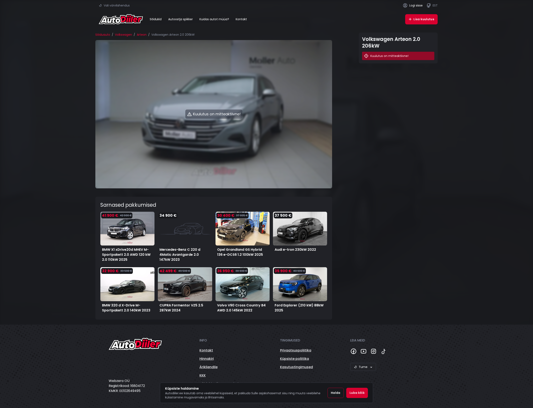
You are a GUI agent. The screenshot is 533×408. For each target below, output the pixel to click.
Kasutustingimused (296, 367)
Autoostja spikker (180, 19)
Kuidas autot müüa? (214, 19)
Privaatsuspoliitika (295, 350)
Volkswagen (123, 35)
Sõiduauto (102, 35)
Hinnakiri (206, 358)
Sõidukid (156, 19)
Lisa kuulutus (423, 19)
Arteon (142, 35)
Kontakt (241, 19)
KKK (202, 375)
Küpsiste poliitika (294, 358)
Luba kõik (357, 393)
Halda (335, 393)
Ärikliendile (208, 367)
